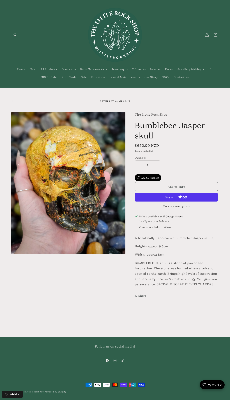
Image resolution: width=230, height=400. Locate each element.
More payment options (176, 206)
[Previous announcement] (12, 101)
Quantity (140, 157)
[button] (15, 35)
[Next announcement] (218, 101)
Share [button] (142, 295)
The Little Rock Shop (32, 391)
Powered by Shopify (55, 391)
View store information (155, 227)
